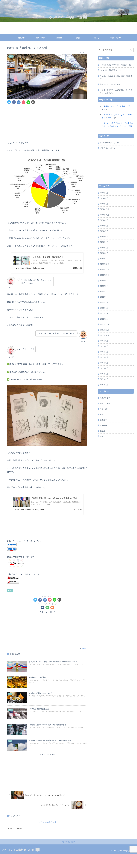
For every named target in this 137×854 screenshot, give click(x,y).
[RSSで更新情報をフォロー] (52, 607)
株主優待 (103, 420)
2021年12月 (104, 324)
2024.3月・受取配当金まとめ (111, 70)
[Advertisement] (47, 122)
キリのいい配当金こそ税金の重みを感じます (116, 77)
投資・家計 (104, 409)
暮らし (102, 414)
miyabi (110, 118)
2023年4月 (104, 242)
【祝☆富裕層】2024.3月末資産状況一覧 (115, 65)
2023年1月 (104, 259)
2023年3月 (104, 248)
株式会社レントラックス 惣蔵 (120, 126)
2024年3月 (104, 198)
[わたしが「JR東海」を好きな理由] (19, 102)
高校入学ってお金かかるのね (111, 84)
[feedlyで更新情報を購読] (47, 607)
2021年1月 (104, 385)
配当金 (102, 431)
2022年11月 (104, 269)
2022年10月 (104, 275)
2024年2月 (104, 204)
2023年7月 (104, 231)
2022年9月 (104, 280)
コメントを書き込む (47, 822)
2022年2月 (104, 313)
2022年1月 (104, 319)
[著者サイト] (42, 607)
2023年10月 (104, 215)
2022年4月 (104, 308)
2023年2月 (104, 253)
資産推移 (103, 425)
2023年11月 (104, 209)
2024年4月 (104, 193)
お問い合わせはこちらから (110, 143)
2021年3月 (104, 374)
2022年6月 (104, 297)
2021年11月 (104, 330)
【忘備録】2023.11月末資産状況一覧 (116, 106)
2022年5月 (104, 302)
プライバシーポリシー (108, 148)
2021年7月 (104, 352)
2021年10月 (104, 335)
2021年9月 (104, 341)
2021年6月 (104, 357)
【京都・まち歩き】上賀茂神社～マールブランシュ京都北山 (116, 91)
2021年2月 (104, 379)
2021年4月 (104, 368)
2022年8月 (104, 286)
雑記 (10, 590)
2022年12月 (104, 264)
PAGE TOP (69, 842)
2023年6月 (104, 237)
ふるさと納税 (105, 398)
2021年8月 (104, 346)
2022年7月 (104, 291)
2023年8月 (104, 226)
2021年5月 (104, 363)
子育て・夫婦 (105, 403)
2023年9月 (104, 220)
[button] (131, 50)
